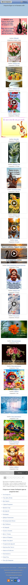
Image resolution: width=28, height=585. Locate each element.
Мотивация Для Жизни (9, 521)
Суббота (16, 391)
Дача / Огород (7, 534)
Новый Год (6, 557)
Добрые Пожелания (8, 517)
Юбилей (16, 38)
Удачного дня (16, 164)
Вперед (20, 473)
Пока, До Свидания (8, 560)
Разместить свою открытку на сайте (13, 570)
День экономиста (16, 366)
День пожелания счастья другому (16, 265)
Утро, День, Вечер (7, 498)
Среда (16, 240)
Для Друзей (6, 511)
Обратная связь (22, 567)
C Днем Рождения (8, 504)
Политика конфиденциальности (13, 572)
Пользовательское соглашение (14, 575)
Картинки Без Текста (8, 547)
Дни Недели (6, 501)
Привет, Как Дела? (8, 540)
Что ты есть (16, 315)
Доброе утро (16, 63)
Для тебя (16, 139)
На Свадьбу (6, 527)
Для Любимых (7, 524)
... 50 (22, 477)
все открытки (6, 2)
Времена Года (6, 507)
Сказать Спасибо (7, 530)
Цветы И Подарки (7, 537)
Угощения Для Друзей (9, 544)
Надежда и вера (16, 189)
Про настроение (16, 341)
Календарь (6, 514)
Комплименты (7, 553)
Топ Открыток (6, 494)
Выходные (16, 442)
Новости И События (8, 550)
